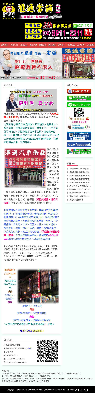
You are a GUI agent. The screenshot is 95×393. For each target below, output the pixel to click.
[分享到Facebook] (79, 145)
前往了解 (38, 331)
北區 (56, 390)
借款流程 (43, 45)
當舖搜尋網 (48, 390)
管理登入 (80, 45)
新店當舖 (10, 121)
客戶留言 (61, 45)
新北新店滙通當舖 (13, 345)
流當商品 (23, 45)
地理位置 (71, 45)
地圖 (30, 348)
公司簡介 (4, 45)
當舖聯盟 (90, 45)
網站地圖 (71, 390)
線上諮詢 (52, 45)
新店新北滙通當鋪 (76, 200)
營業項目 (14, 45)
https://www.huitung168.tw (16, 362)
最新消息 (33, 45)
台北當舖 (62, 390)
